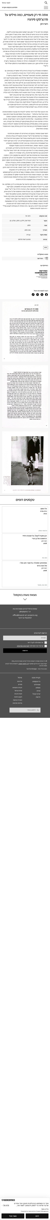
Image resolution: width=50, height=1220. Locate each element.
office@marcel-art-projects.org (25, 615)
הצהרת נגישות (17, 700)
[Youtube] (27, 624)
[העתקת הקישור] (33, 294)
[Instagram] (18, 624)
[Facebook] (46, 294)
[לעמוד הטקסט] (25, 519)
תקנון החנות (18, 697)
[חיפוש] (46, 3)
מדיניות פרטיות (17, 703)
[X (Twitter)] (42, 294)
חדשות (38, 697)
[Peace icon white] (31, 624)
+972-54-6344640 (25, 618)
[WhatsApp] (37, 294)
